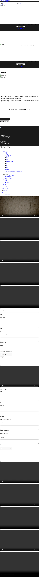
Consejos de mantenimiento (6, 189)
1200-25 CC (7, 159)
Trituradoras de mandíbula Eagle (8, 178)
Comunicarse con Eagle (5, 118)
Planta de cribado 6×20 (9, 170)
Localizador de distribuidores (5, 143)
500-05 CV (7, 153)
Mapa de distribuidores (7, 194)
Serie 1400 (6, 162)
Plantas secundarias (5, 179)
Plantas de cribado (7, 169)
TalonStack (6, 186)
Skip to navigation (2, 0)
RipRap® (7, 173)
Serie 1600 (6, 166)
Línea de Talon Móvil (5, 184)
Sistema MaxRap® (7, 182)
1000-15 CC (7, 156)
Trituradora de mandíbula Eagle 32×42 (9, 175)
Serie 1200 (6, 158)
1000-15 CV (7, 157)
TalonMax (6, 185)
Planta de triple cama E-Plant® (9, 161)
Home (0, 4)
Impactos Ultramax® (7, 177)
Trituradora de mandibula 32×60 (8, 176)
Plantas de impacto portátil (6, 151)
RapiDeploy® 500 (8, 155)
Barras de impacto (5, 190)
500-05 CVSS (6, 180)
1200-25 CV (7, 160)
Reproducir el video (20, 26)
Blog (3, 193)
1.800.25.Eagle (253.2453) (3, 141)
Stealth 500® (7, 154)
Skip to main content (7, 0)
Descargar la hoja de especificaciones (7, 110)
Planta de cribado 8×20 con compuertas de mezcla (12, 172)
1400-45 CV (7, 163)
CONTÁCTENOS (21, 28)
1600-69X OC (8, 168)
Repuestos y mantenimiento (6, 137)
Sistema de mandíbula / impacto (8, 183)
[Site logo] (19, 3)
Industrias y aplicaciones (6, 136)
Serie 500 (6, 152)
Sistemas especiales (5, 181)
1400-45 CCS (7, 165)
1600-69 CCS (7, 167)
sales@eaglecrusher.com (3, 142)
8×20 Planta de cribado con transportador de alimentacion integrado (14, 171)
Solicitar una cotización (5, 121)
